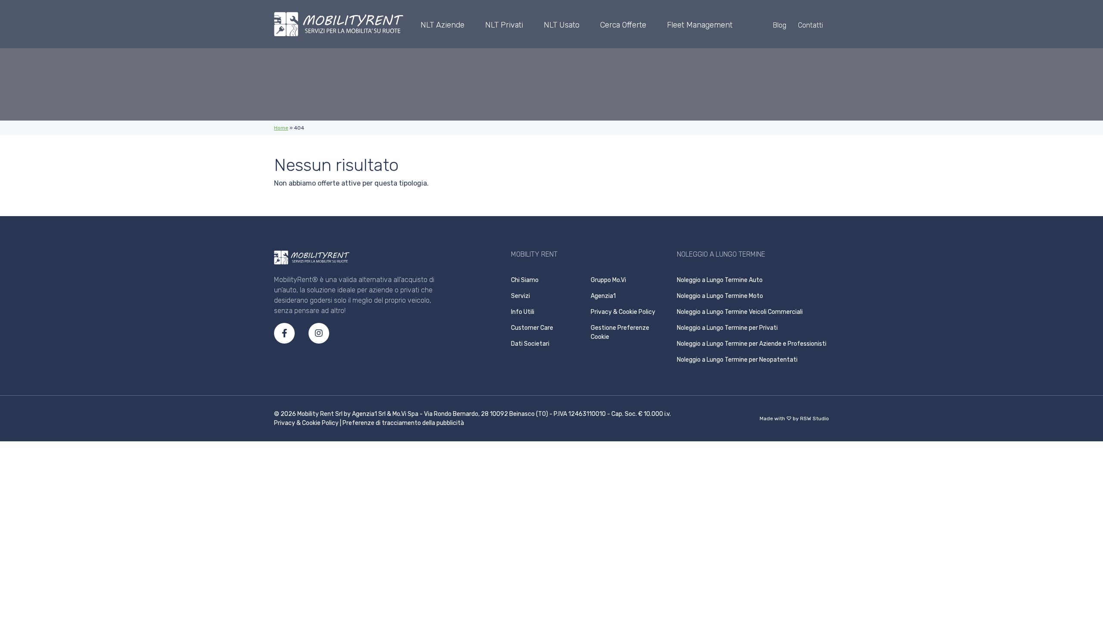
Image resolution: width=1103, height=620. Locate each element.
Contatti (810, 25)
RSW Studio (814, 418)
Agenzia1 (603, 296)
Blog (779, 25)
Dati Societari (530, 343)
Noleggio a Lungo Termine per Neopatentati (737, 359)
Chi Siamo (525, 280)
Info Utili (522, 312)
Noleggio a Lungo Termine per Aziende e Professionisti (751, 343)
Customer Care (532, 328)
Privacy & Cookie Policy (623, 312)
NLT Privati (504, 25)
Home (281, 128)
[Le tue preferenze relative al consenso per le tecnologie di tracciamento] (1095, 465)
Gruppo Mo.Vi (608, 280)
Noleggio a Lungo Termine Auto (720, 280)
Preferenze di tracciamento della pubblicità (403, 423)
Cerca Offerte (623, 25)
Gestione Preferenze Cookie (620, 332)
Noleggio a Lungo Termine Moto (720, 296)
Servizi (520, 296)
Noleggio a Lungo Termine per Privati (727, 328)
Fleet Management (699, 25)
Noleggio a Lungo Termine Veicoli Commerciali (740, 312)
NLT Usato (562, 25)
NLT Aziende (442, 25)
